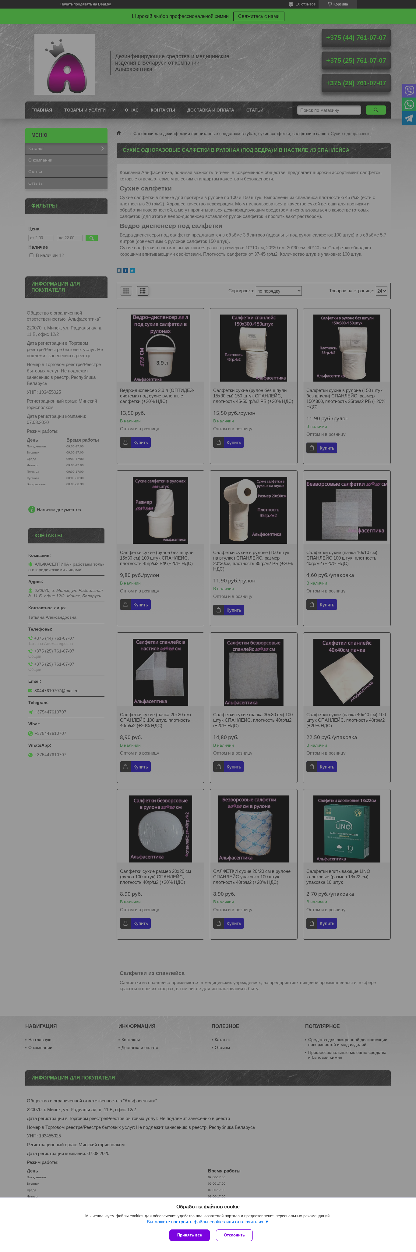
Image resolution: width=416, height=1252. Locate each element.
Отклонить (234, 1235)
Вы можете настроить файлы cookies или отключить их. (206, 1221)
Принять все (189, 1235)
